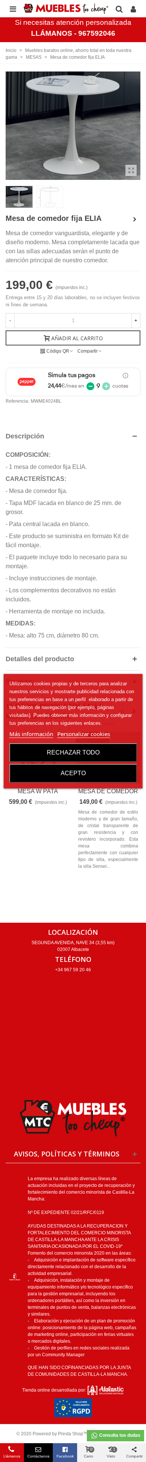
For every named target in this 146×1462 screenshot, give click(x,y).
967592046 (96, 33)
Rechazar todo (73, 752)
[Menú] (13, 9)
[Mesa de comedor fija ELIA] (131, 170)
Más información (31, 734)
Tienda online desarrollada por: (54, 1390)
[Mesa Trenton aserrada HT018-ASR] (134, 219)
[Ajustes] (133, 9)
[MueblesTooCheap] (66, 8)
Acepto (73, 773)
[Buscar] (119, 9)
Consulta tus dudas (119, 1435)
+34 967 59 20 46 (73, 969)
